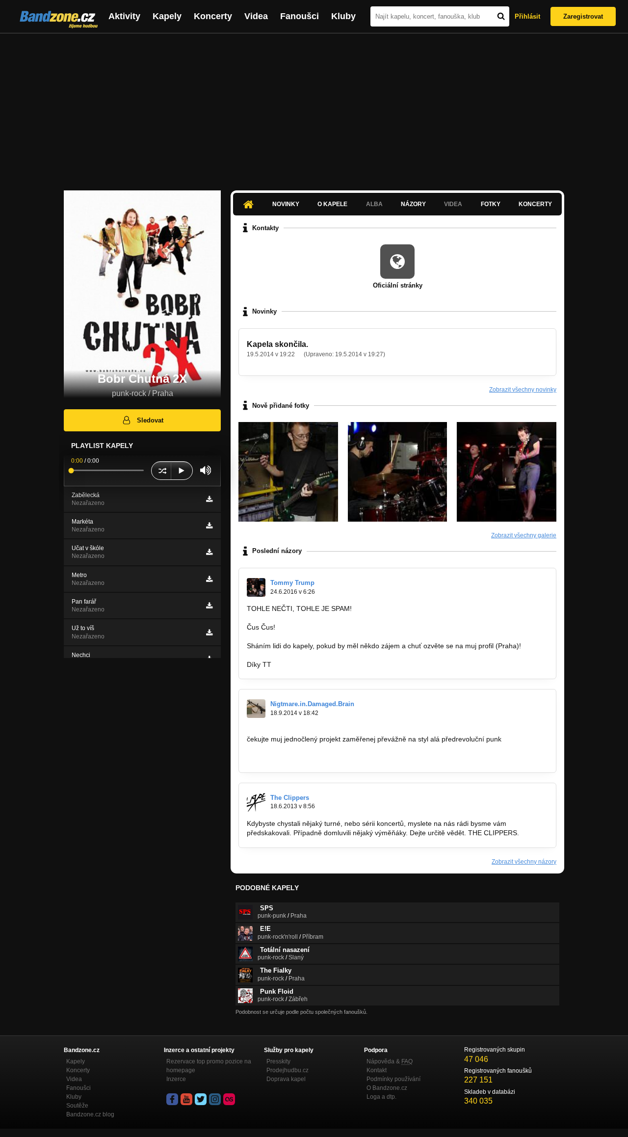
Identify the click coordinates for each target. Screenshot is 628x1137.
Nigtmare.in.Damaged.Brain (312, 704)
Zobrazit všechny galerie (523, 535)
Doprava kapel (286, 1079)
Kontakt (376, 1070)
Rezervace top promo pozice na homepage (208, 1066)
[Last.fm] (229, 1099)
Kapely (167, 16)
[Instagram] (215, 1099)
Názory (413, 204)
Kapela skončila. (277, 344)
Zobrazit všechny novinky (522, 389)
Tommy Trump (292, 582)
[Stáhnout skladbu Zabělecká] (209, 499)
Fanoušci (299, 16)
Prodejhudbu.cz (287, 1070)
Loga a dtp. (381, 1096)
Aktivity (124, 16)
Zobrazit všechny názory (524, 861)
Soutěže (77, 1105)
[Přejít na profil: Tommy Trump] (256, 587)
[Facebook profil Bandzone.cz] (172, 1099)
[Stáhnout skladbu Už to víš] (209, 632)
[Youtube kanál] (186, 1099)
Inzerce (176, 1079)
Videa (256, 16)
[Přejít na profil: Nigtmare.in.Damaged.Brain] (256, 708)
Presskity (278, 1061)
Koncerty (213, 16)
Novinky (285, 204)
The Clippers (289, 797)
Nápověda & (389, 1061)
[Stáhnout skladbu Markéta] (209, 525)
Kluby (343, 16)
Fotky (490, 204)
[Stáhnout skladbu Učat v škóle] (209, 552)
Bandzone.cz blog (90, 1114)
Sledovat (150, 420)
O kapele (332, 204)
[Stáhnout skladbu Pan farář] (209, 605)
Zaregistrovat (583, 16)
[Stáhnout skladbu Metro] (209, 579)
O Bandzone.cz (386, 1087)
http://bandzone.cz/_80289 (288, 758)
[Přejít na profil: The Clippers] (256, 802)
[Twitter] (201, 1099)
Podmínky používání (393, 1079)
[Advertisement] (314, 107)
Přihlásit (527, 16)
